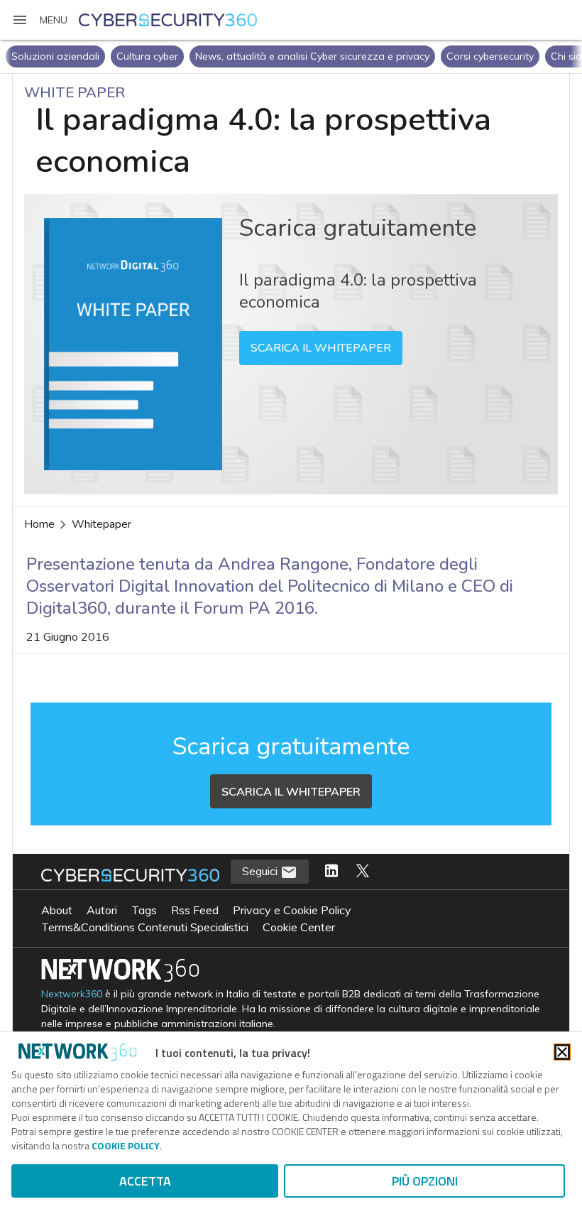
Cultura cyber (147, 56)
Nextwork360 (71, 994)
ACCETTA (145, 1181)
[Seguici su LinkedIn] (331, 871)
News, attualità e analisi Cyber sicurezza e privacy (312, 56)
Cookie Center (299, 927)
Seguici (261, 871)
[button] (39, 20)
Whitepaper (101, 524)
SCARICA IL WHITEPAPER (321, 348)
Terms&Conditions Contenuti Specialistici (144, 927)
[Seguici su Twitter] (362, 871)
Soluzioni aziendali (55, 56)
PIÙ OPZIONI (425, 1181)
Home (39, 524)
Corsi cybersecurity (490, 56)
